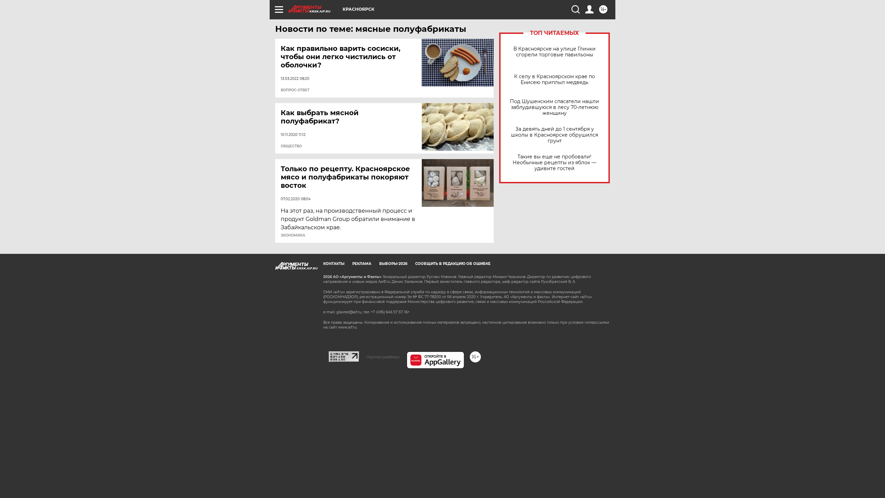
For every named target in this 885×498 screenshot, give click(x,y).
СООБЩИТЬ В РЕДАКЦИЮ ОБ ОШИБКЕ (453, 263)
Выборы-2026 (393, 263)
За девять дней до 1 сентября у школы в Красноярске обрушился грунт (554, 135)
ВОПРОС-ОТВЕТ (295, 90)
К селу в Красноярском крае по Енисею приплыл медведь (554, 79)
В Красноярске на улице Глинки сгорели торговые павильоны (554, 52)
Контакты (333, 263)
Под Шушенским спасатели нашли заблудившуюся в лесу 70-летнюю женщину (554, 107)
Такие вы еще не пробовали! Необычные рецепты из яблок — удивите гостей (554, 163)
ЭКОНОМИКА (293, 235)
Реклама (361, 263)
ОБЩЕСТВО (291, 146)
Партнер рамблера (382, 357)
